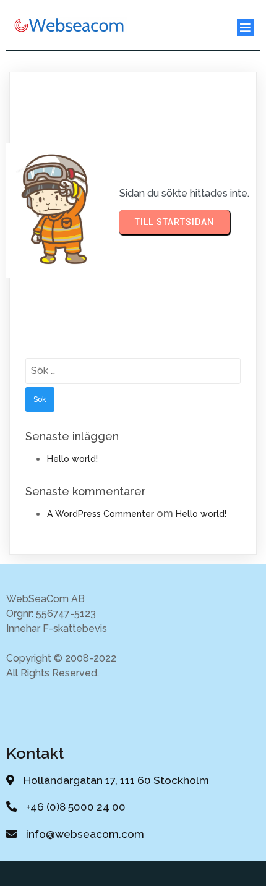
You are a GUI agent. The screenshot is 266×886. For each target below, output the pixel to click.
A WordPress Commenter (100, 514)
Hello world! (72, 459)
